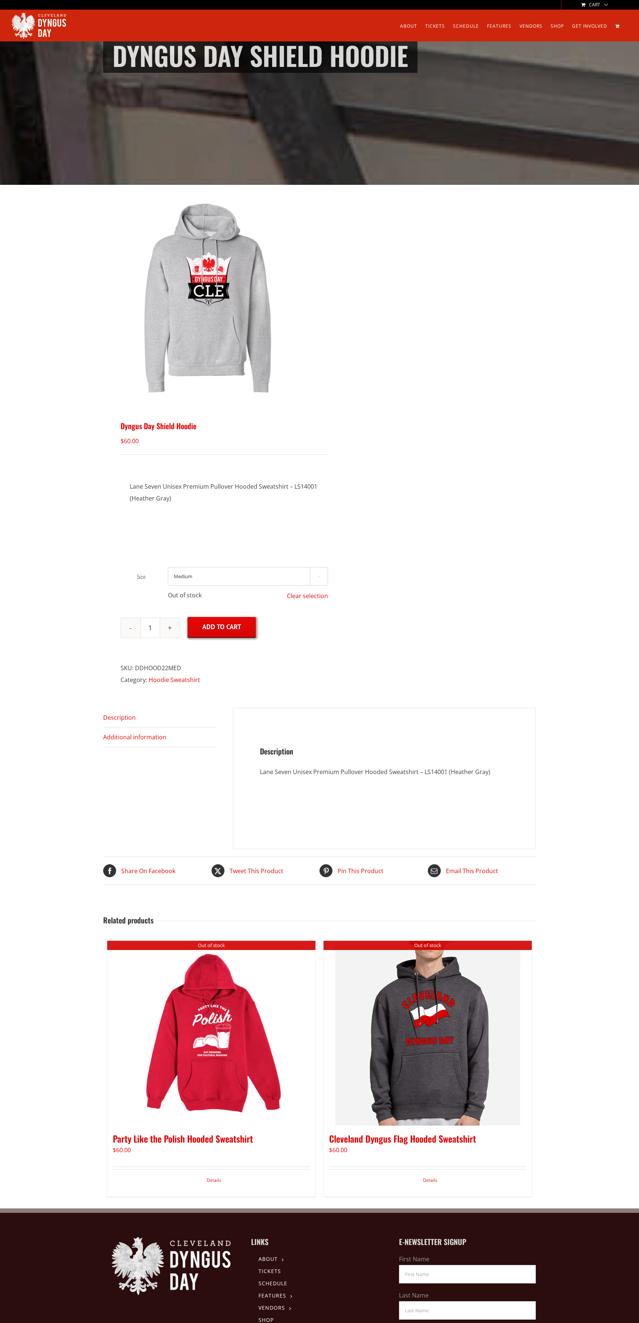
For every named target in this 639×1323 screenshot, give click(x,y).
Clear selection (307, 596)
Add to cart (221, 627)
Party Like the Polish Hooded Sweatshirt (183, 1138)
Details (214, 1180)
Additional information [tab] (134, 737)
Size (141, 576)
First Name (414, 1259)
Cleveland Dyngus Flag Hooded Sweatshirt (402, 1138)
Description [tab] (119, 717)
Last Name (414, 1295)
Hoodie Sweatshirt (174, 680)
